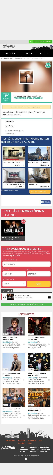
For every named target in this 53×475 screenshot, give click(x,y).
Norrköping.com (7, 58)
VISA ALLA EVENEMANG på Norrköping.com (25, 304)
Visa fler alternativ (39, 191)
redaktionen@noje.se (32, 456)
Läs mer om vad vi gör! (39, 451)
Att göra (10, 53)
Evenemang (19, 58)
